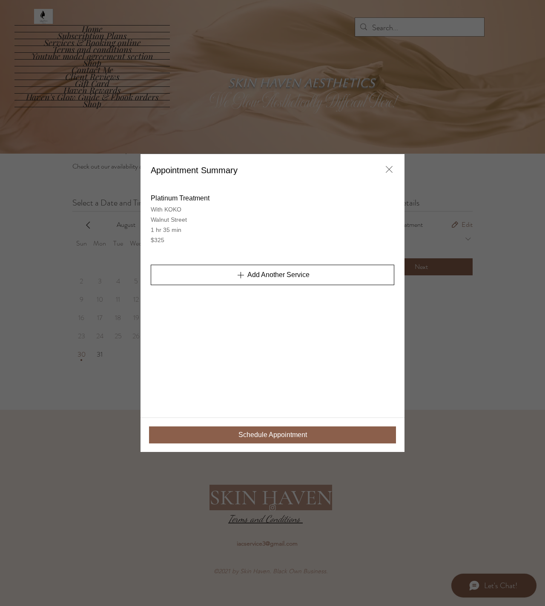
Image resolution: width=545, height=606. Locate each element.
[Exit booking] (389, 169)
